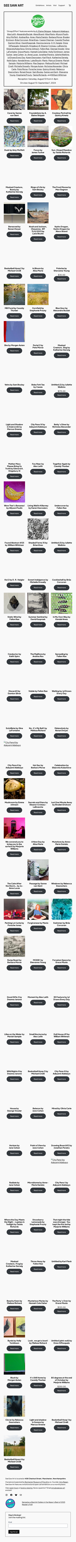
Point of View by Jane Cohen (38, 1146)
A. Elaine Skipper (43, 31)
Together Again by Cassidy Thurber (61, 465)
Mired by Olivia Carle (61, 1108)
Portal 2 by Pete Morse (38, 346)
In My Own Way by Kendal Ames (61, 618)
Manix (45, 60)
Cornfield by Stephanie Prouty (38, 309)
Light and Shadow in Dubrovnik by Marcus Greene (14, 426)
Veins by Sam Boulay (14, 384)
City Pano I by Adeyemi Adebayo (61, 1183)
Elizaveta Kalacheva (16, 48)
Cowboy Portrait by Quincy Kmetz (61, 114)
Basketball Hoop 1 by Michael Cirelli (61, 1421)
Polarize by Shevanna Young (62, 269)
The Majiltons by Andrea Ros (38, 655)
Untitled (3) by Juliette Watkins (61, 544)
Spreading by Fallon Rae (61, 655)
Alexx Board (38, 34)
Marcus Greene (55, 60)
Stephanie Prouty (24, 75)
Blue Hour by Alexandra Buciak (61, 309)
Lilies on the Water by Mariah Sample (14, 1035)
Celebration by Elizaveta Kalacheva (61, 766)
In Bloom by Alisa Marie (38, 269)
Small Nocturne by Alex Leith (38, 1035)
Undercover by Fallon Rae (62, 506)
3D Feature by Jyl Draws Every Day (61, 998)
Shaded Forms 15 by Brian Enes (37, 544)
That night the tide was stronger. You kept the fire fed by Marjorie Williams (62, 1223)
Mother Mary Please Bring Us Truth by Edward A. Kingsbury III (14, 467)
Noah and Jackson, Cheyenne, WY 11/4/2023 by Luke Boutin (38, 230)
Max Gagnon (38, 63)
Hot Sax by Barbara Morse (38, 766)
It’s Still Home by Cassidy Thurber (38, 1378)
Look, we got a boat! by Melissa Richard (38, 1341)
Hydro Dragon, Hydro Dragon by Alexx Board (61, 228)
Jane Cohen (18, 54)
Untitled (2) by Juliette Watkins (61, 385)
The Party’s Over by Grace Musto (61, 1302)
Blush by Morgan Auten (14, 1378)
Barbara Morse (55, 37)
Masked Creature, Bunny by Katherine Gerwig (14, 189)
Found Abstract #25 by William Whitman (14, 544)
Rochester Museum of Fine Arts (37, 1482)
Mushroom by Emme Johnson (14, 803)
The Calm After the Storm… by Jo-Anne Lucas (14, 885)
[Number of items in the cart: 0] (69, 5)
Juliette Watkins (62, 54)
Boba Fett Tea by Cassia (38, 385)
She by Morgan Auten (14, 345)
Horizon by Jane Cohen (14, 1146)
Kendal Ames (24, 60)
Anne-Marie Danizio (39, 37)
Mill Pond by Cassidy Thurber (14, 309)
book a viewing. (27, 1488)
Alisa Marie (50, 34)
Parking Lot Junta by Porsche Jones (14, 924)
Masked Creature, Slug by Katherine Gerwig (61, 347)
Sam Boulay (37, 72)
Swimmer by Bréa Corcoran (61, 924)
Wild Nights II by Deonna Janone (14, 1072)
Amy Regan (63, 1482)
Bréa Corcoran (21, 40)
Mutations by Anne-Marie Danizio (61, 843)
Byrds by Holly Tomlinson (14, 1341)
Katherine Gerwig (60, 57)
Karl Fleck (46, 57)
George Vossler (57, 48)
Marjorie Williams (24, 63)
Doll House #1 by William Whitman (62, 1035)
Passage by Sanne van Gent (38, 884)
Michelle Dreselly (22, 66)
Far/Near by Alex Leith (38, 465)
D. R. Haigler (56, 43)
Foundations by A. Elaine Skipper (38, 114)
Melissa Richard (52, 63)
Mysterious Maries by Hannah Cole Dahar (38, 1302)
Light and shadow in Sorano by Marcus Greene (38, 1422)
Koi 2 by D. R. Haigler (14, 580)
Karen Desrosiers (33, 57)
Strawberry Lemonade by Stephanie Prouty (38, 1221)
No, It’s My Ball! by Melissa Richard (38, 729)
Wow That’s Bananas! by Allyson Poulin (14, 506)
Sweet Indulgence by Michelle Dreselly (38, 581)
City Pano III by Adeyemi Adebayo (61, 1072)
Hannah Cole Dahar (39, 51)
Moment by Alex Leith (38, 997)
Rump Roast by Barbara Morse (14, 961)
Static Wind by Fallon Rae (14, 618)
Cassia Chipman (46, 40)
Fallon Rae (44, 48)
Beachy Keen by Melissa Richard (14, 1302)
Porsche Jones (35, 69)
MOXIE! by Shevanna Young (38, 961)
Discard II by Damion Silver (14, 692)
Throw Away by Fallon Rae (38, 1262)
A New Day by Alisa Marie (38, 843)
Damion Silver (14, 43)
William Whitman (58, 75)
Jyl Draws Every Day (16, 57)
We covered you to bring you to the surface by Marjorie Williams (14, 845)
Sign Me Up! (14, 1532)
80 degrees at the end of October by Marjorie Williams (61, 1379)
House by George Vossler (14, 1109)
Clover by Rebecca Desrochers (14, 1421)
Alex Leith (11, 34)
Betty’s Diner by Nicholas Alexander (61, 425)
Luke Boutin (36, 60)
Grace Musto (23, 51)
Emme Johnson (32, 48)
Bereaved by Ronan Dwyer (14, 227)
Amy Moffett (12, 37)
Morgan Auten (37, 66)
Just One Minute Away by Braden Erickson (61, 803)
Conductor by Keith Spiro (14, 655)
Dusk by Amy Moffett (14, 150)
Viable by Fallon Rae (38, 691)
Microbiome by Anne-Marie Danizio (38, 1183)
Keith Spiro (12, 60)
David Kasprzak (28, 43)
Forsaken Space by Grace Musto (61, 961)
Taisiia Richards (40, 75)
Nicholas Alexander (53, 66)
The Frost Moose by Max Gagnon (61, 188)
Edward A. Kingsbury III (30, 46)
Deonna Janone (43, 43)
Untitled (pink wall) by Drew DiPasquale (61, 1341)
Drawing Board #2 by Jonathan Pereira (61, 1146)
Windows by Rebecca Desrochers (61, 884)
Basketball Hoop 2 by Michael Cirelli (14, 269)
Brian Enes (33, 40)
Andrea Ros (24, 37)
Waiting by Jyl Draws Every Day (61, 692)
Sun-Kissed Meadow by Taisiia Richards (62, 151)
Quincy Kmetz (49, 69)
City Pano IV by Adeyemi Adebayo (38, 425)
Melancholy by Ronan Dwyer (62, 729)
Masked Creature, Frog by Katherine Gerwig (14, 1263)
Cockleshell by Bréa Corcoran (61, 581)
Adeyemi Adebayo (60, 31)
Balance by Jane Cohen (37, 1109)
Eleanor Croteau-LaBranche (54, 46)
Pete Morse (22, 69)
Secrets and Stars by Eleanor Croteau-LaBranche (38, 804)
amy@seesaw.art (58, 1488)
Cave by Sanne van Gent (14, 114)
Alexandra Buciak (24, 34)
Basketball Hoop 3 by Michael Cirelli (38, 1072)
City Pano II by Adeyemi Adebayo (14, 766)
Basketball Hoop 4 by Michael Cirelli (14, 1460)
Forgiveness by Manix (38, 923)
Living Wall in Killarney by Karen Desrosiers (38, 506)
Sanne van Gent (51, 72)
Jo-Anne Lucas (31, 54)
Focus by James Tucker (38, 151)
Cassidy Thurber (62, 40)
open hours (13, 1488)
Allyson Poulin (62, 34)
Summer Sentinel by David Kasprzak (37, 618)
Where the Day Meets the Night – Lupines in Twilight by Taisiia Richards (14, 1223)
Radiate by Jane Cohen (14, 1183)
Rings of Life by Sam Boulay (38, 188)
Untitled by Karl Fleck (62, 1261)
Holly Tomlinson (55, 51)
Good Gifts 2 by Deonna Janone (14, 998)
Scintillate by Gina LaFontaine (14, 729)
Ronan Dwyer (26, 72)
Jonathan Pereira (46, 54)
